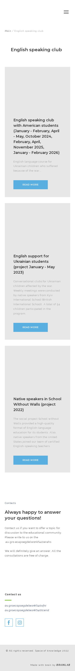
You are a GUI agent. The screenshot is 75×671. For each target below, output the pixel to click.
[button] (30, 184)
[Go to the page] (31, 12)
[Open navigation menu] (66, 12)
